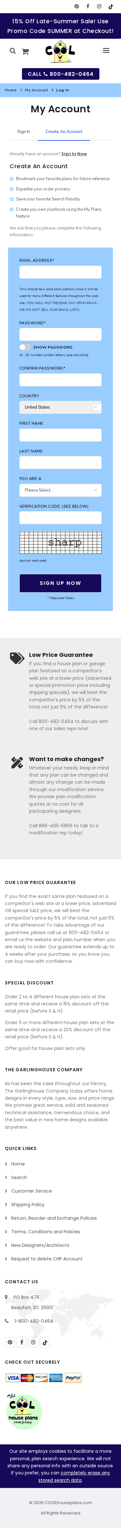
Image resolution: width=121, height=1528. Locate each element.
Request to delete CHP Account (47, 1259)
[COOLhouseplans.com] (60, 52)
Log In (62, 90)
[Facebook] (88, 6)
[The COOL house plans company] (24, 1412)
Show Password (51, 347)
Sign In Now (74, 154)
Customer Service (31, 1191)
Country (29, 396)
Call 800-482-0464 (61, 74)
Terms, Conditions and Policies (45, 1231)
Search (19, 1177)
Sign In (23, 132)
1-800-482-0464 (34, 1321)
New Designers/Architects (40, 1245)
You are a (30, 478)
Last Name (31, 451)
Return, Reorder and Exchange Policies (54, 1218)
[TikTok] (110, 6)
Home (10, 90)
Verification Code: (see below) (53, 506)
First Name (31, 423)
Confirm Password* (42, 368)
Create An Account (63, 132)
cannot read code (32, 560)
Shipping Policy (28, 1204)
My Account (36, 90)
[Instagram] (99, 6)
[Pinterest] (76, 6)
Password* (32, 323)
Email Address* (36, 260)
